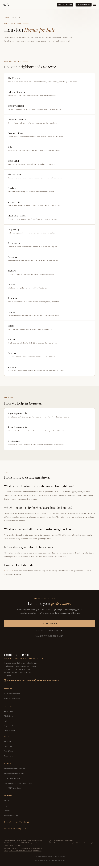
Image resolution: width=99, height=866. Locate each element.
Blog (5, 806)
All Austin (7, 741)
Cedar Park (8, 756)
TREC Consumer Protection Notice (20, 851)
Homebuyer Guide (11, 815)
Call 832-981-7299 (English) (49, 630)
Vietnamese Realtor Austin (14, 773)
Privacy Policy (37, 851)
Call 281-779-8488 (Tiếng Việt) (49, 636)
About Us (7, 801)
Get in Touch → (49, 623)
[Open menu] (95, 4)
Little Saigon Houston (12, 778)
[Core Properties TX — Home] (6, 5)
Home (6, 18)
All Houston (8, 711)
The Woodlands (9, 731)
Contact (7, 810)
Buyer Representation (12, 693)
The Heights (8, 716)
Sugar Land (8, 726)
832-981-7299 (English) (16, 822)
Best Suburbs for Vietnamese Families (18, 783)
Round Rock (8, 751)
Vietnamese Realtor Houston (14, 768)
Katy (6, 721)
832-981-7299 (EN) (65, 4)
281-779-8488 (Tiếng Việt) (15, 828)
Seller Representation (12, 698)
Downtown (8, 746)
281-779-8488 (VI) (83, 4)
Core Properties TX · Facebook (48, 680)
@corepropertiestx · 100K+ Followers (20, 680)
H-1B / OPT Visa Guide (12, 788)
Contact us (9, 570)
